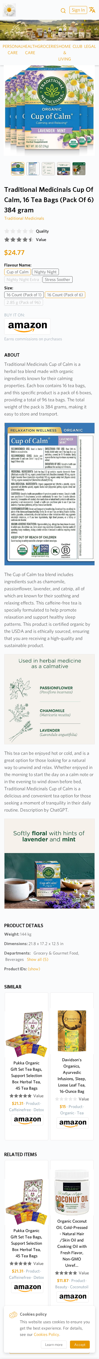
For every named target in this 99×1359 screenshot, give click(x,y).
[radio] (7, 231)
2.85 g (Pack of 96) (24, 302)
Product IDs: (22, 969)
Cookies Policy (46, 1334)
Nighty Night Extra (23, 279)
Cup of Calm (18, 272)
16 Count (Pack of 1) (24, 295)
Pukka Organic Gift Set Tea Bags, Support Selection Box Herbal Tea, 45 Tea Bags (26, 1075)
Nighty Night (45, 272)
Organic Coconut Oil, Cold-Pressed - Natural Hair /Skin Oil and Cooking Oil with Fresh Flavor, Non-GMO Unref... (72, 1243)
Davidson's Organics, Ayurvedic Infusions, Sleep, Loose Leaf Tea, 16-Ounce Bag (72, 1075)
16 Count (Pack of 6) (65, 295)
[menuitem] (77, 10)
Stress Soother (57, 279)
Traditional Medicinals (24, 218)
